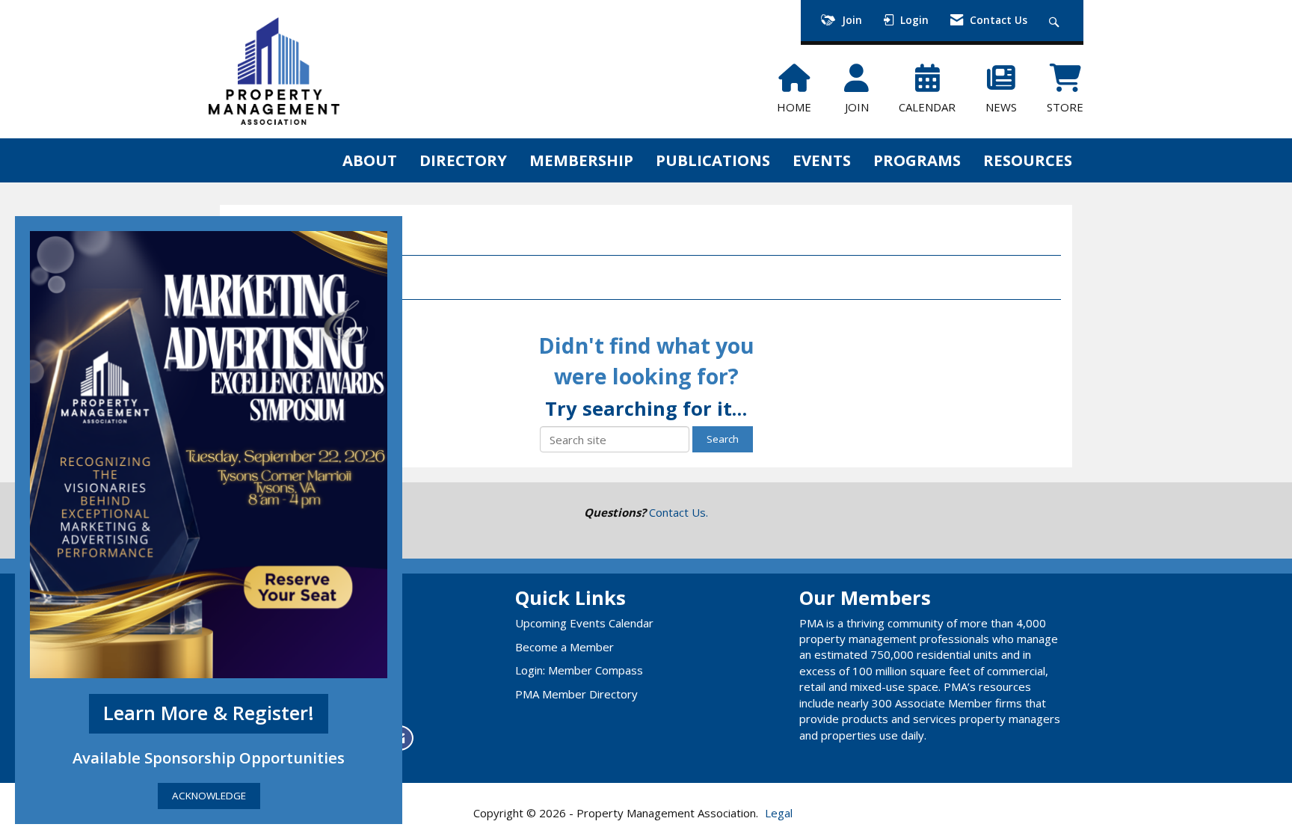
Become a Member (564, 646)
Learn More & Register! (208, 713)
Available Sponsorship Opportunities (209, 757)
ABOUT (369, 160)
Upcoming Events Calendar (584, 622)
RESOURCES (1027, 160)
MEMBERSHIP (581, 160)
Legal (779, 812)
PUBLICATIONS (713, 160)
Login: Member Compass (579, 670)
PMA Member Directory (576, 693)
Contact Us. (678, 512)
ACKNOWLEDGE (209, 795)
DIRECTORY (463, 160)
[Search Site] (1056, 20)
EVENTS (822, 160)
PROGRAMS (917, 160)
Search (723, 439)
